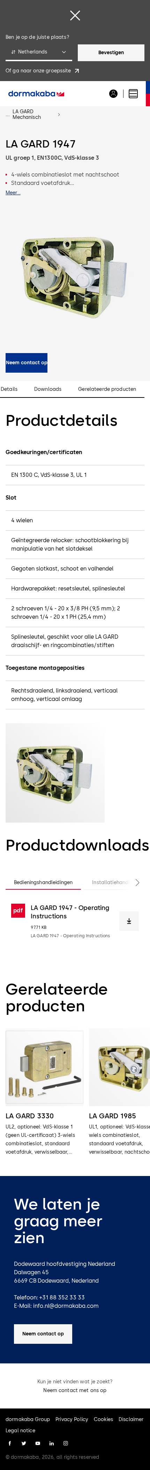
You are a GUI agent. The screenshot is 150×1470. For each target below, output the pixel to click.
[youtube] (37, 1443)
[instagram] (65, 1443)
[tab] (43, 883)
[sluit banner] (75, 15)
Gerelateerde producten (107, 389)
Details (9, 389)
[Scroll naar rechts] (130, 883)
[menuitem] (36, 93)
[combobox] (39, 52)
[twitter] (23, 1443)
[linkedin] (51, 1443)
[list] (75, 1092)
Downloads (47, 389)
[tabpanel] (75, 921)
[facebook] (9, 1443)
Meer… (13, 193)
